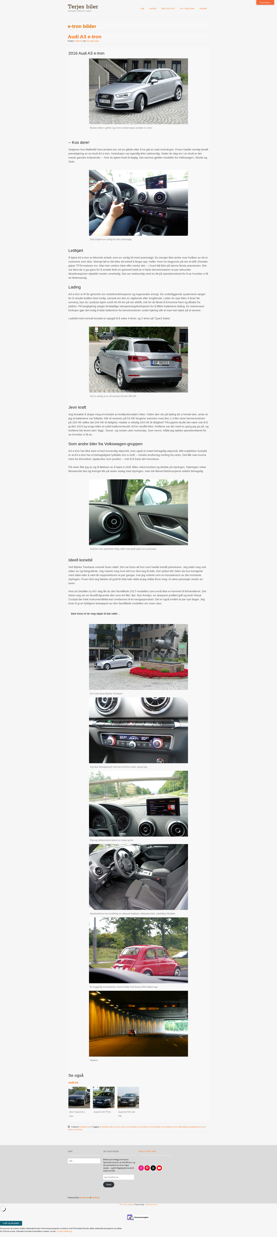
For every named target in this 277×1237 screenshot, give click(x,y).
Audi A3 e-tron (84, 36)
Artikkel (83, 1127)
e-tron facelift (153, 1127)
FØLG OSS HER (147, 1151)
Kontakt (203, 8)
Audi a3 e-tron (114, 1127)
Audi (89, 1127)
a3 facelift (103, 1127)
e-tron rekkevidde (179, 1127)
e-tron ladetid (166, 1127)
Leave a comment (75, 1129)
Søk (142, 8)
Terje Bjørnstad (92, 41)
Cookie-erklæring (64, 1231)
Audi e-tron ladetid (128, 1127)
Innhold (152, 8)
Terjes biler (83, 6)
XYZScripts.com (151, 1204)
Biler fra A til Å (168, 8)
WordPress (84, 1197)
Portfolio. (95, 1197)
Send (108, 1184)
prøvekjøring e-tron (196, 1127)
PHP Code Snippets (127, 1204)
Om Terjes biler (187, 8)
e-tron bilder (142, 1127)
